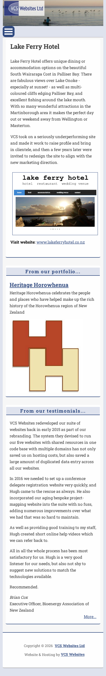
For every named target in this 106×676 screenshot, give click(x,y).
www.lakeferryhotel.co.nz (60, 242)
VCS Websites (73, 654)
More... (90, 616)
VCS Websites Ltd (70, 645)
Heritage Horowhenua (39, 284)
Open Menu (9, 31)
